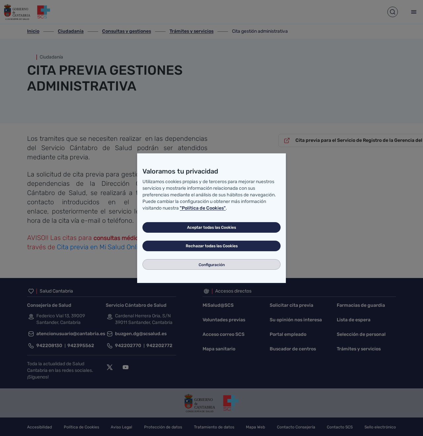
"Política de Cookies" (203, 208)
